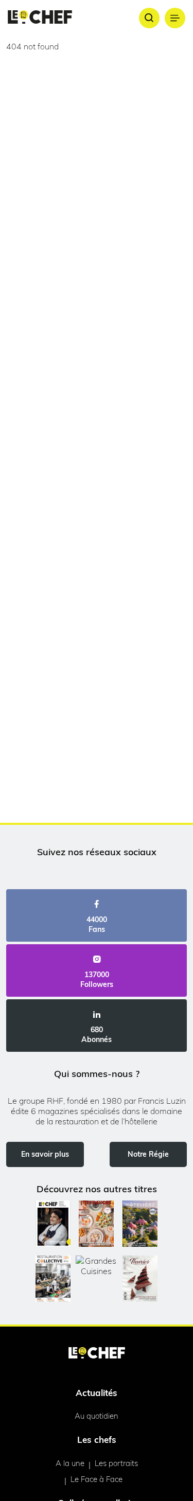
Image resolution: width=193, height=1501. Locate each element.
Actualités (96, 1392)
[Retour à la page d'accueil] (96, 1354)
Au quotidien (96, 1416)
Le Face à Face (96, 1479)
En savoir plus (45, 1154)
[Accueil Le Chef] (40, 17)
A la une (70, 1463)
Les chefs (96, 1439)
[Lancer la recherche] (149, 18)
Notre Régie (148, 1154)
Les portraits (116, 1463)
